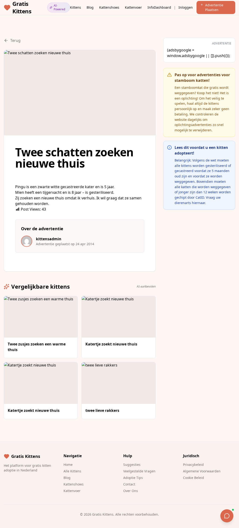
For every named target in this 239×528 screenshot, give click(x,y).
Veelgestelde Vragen (139, 471)
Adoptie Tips (133, 477)
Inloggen (186, 7)
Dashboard (162, 7)
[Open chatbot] (226, 515)
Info (151, 7)
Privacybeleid (193, 464)
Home (68, 464)
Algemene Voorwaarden (202, 471)
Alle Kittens (72, 471)
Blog (90, 7)
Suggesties (132, 464)
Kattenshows (109, 7)
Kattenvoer (133, 7)
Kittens (75, 7)
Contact (129, 484)
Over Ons (130, 490)
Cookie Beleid (193, 477)
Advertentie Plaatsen (214, 7)
